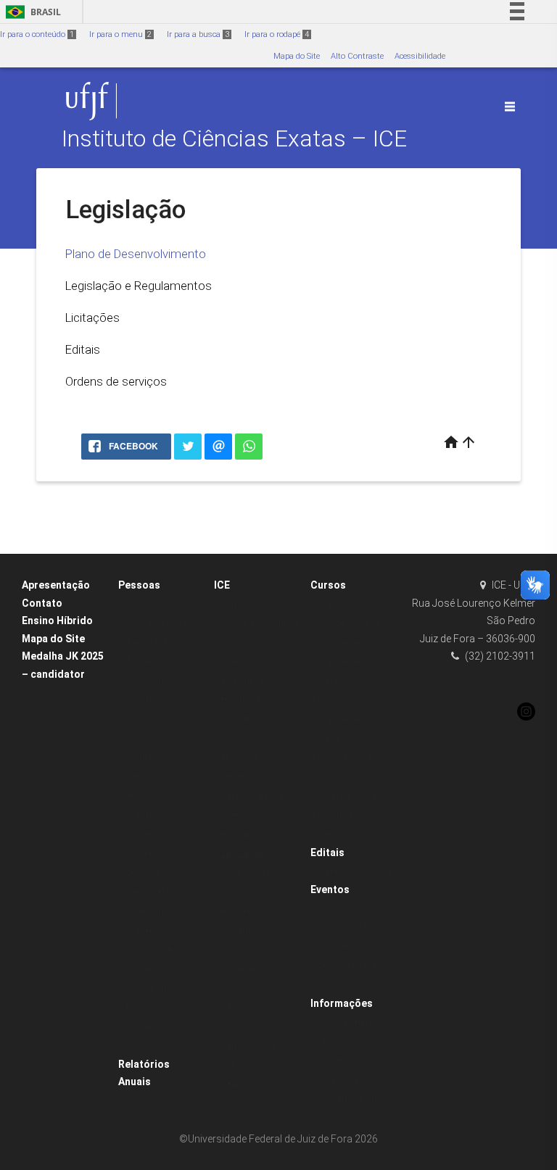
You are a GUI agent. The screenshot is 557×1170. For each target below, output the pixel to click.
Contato (42, 603)
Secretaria (240, 776)
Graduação (339, 604)
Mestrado (335, 834)
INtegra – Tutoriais (160, 776)
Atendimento (149, 892)
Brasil (30, 12)
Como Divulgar (346, 927)
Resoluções (242, 758)
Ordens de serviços (116, 381)
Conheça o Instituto (257, 892)
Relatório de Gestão (257, 681)
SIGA (134, 1045)
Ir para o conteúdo (37, 34)
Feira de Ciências (351, 947)
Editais (82, 349)
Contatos (334, 1061)
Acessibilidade (420, 56)
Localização (340, 1079)
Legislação (242, 853)
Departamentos (250, 1007)
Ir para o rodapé (276, 34)
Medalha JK (244, 930)
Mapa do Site (296, 56)
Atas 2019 (239, 988)
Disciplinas (242, 1027)
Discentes (143, 604)
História (235, 834)
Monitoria (335, 700)
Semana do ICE (347, 966)
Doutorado (337, 776)
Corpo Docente (248, 1045)
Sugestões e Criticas (356, 1099)
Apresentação (56, 585)
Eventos (330, 889)
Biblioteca (143, 661)
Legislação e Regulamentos (138, 285)
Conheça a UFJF (252, 796)
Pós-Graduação (347, 758)
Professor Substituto (355, 871)
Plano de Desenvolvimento (135, 253)
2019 (326, 985)
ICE (222, 585)
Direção (235, 661)
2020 (326, 908)
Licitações (92, 317)
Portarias (238, 738)
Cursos (328, 585)
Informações (341, 1003)
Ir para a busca (198, 34)
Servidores (145, 873)
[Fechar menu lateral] (510, 106)
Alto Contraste (357, 56)
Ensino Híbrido (57, 620)
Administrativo (248, 604)
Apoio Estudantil (155, 623)
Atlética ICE (146, 642)
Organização (246, 873)
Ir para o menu (120, 34)
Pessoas (139, 585)
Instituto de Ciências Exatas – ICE (234, 138)
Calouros (142, 719)
